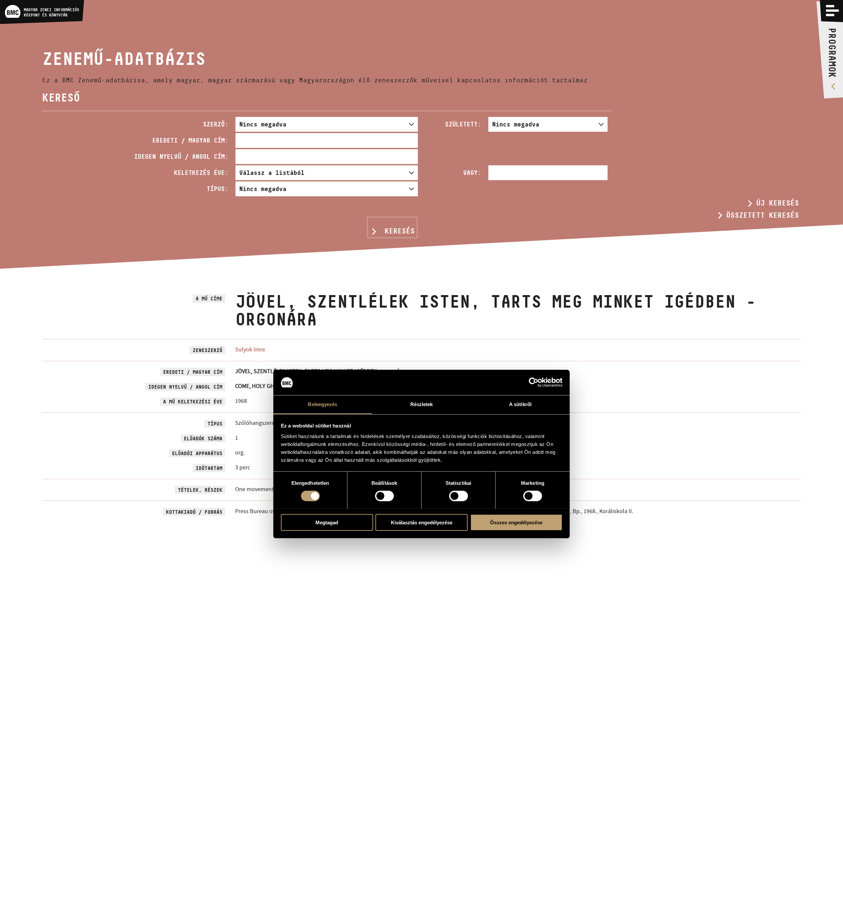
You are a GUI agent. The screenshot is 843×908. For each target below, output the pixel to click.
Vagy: (472, 173)
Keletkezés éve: (201, 173)
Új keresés (777, 203)
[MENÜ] (832, 10)
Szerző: (215, 124)
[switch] (384, 495)
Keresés (400, 231)
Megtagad (326, 522)
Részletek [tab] (421, 404)
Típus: (217, 189)
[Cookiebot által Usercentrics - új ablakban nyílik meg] (533, 382)
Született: (463, 124)
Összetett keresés (762, 215)
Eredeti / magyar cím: (190, 140)
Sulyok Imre (250, 349)
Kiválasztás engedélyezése (421, 522)
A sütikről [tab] (520, 404)
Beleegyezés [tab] (322, 404)
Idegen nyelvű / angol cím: (181, 156)
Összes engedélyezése (516, 522)
